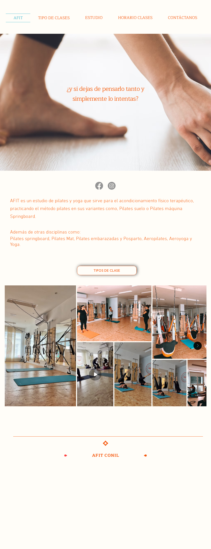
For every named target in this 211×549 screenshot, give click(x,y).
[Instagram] (112, 186)
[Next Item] (197, 346)
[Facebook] (99, 186)
